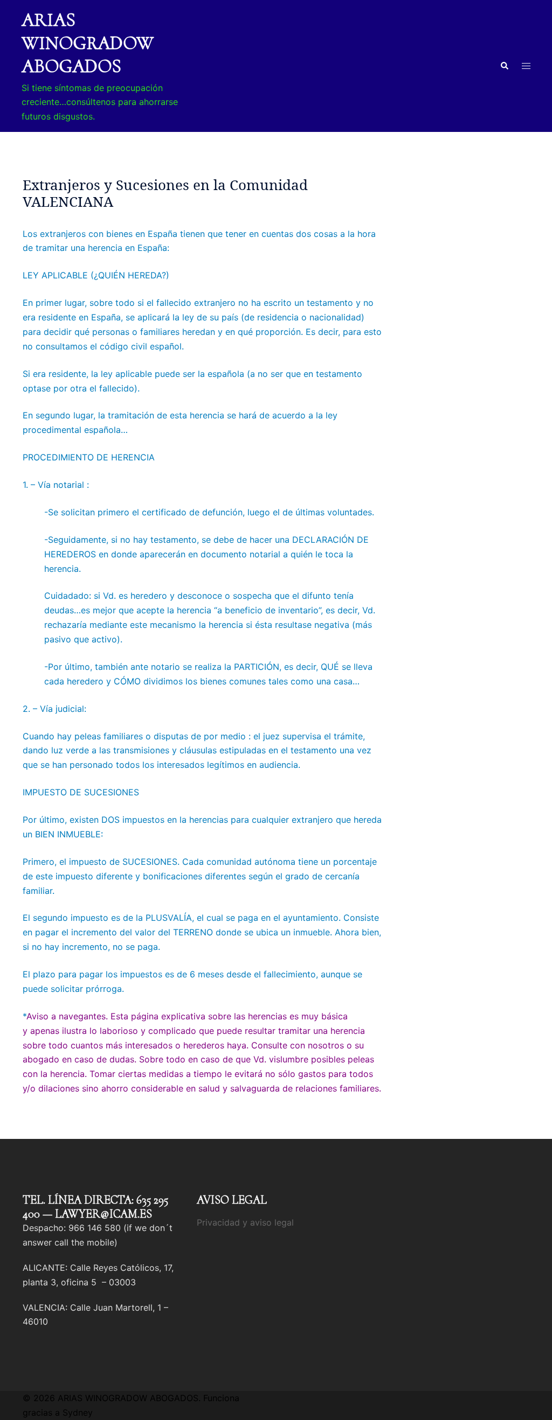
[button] (504, 66)
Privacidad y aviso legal (245, 1222)
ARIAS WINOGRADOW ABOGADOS (88, 43)
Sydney (78, 1412)
